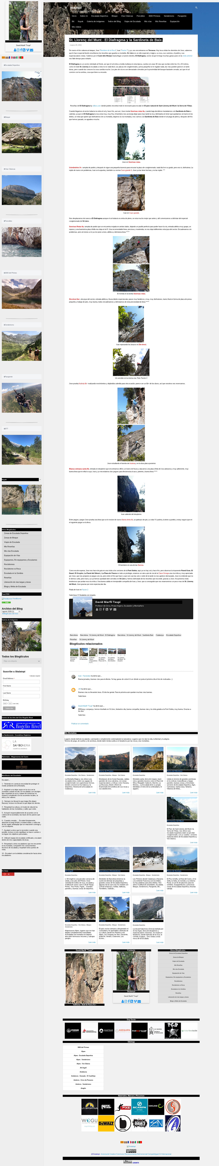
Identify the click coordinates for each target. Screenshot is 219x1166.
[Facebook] (103, 609)
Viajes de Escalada (132, 21)
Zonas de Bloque (178, 957)
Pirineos (136, 871)
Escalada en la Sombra (178, 989)
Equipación (174, 21)
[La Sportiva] (89, 1114)
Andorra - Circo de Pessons (83, 1080)
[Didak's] (139, 1131)
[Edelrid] (156, 1114)
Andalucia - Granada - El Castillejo (83, 1076)
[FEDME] (73, 1038)
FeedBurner (17, 599)
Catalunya (160, 635)
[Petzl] (106, 1114)
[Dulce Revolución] (189, 1038)
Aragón (83, 1088)
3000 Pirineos (154, 16)
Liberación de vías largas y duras (178, 997)
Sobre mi (84, 16)
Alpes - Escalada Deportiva (83, 1055)
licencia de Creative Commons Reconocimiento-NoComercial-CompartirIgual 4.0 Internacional (136, 1154)
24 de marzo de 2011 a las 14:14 (90, 682)
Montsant (137, 771)
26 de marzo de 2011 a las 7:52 (90, 718)
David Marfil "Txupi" (85, 706)
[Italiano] (136, 1143)
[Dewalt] (106, 1131)
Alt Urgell (69, 871)
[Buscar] (196, 8)
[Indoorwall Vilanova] (139, 1038)
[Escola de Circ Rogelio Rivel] (22, 729)
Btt (73, 21)
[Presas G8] (173, 1131)
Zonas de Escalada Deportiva (178, 953)
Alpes (67, 921)
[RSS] (106, 609)
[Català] (122, 1143)
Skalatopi (76, 7)
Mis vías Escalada (178, 969)
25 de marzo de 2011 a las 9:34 (90, 699)
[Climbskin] (173, 1114)
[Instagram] (100, 609)
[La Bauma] (156, 1038)
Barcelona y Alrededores (109, 871)
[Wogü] (89, 1131)
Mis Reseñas (160, 21)
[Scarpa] (139, 1114)
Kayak (80, 21)
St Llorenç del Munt (87, 639)
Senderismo (169, 16)
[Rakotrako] (22, 769)
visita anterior (187, 56)
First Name (7, 686)
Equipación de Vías (178, 973)
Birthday (6, 700)
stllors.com (97, 106)
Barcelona (74, 635)
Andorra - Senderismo (83, 1084)
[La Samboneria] (16, 751)
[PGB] (173, 1038)
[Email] (114, 609)
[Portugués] (140, 1143)
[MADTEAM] (106, 1038)
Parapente (182, 16)
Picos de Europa (174, 871)
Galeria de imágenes (95, 21)
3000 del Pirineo (83, 1047)
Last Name (7, 693)
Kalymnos (137, 921)
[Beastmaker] (123, 1131)
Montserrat (69, 771)
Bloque (114, 16)
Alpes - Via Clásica (83, 1064)
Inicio (74, 16)
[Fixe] (123, 1114)
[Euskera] (125, 1143)
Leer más (92, 792)
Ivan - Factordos (84, 676)
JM (79, 689)
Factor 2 (124, 50)
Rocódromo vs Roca (178, 985)
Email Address (9, 678)
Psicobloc (141, 16)
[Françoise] (129, 1143)
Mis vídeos (76, 27)
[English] (133, 1143)
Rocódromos (178, 981)
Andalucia (83, 1072)
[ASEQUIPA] (123, 1038)
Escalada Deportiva (99, 16)
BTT (6, 429)
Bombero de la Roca (108, 50)
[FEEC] (89, 1038)
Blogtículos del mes (11, 614)
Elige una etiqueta (10, 661)
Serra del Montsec (174, 771)
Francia (102, 921)
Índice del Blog (114, 21)
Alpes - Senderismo (83, 1059)
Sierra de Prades (106, 771)
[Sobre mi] (97, 609)
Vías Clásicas (127, 16)
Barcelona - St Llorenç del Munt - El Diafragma (97, 635)
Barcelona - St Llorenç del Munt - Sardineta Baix (135, 635)
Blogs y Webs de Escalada (178, 1001)
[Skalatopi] (7, 599)
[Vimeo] (110, 609)
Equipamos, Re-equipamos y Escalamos (178, 977)
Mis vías (148, 21)
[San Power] (156, 1131)
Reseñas (73, 639)
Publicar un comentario (80, 724)
